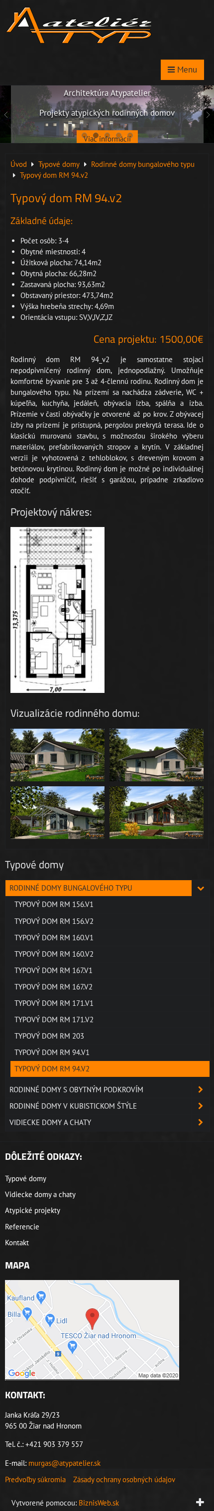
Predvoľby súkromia (35, 1479)
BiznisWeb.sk (99, 1503)
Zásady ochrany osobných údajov (124, 1479)
